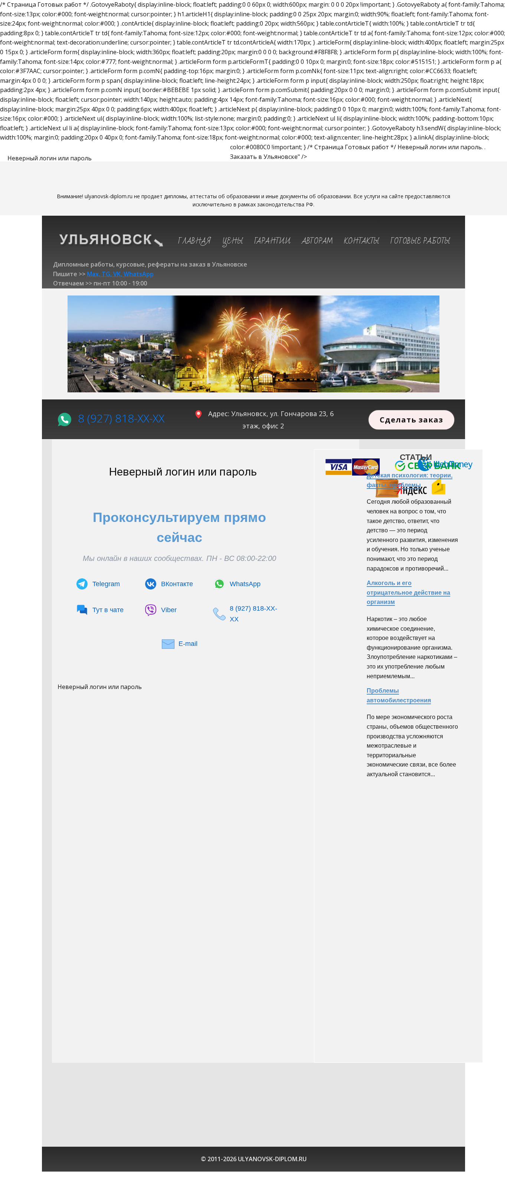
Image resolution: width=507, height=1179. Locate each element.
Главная (194, 241)
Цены (232, 241)
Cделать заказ (411, 420)
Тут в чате (108, 610)
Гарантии (272, 241)
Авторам (317, 241)
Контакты (361, 241)
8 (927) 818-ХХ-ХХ (121, 418)
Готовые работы (420, 241)
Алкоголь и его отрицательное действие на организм (408, 592)
